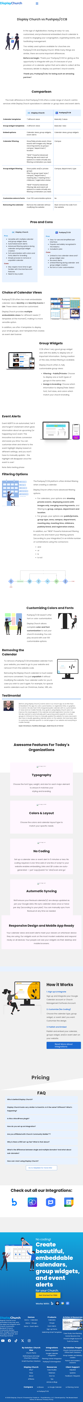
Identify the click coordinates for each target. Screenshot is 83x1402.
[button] (41, 1099)
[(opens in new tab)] (14, 1202)
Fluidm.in (36, 1398)
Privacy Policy (48, 1399)
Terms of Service (36, 1399)
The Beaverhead (72, 1398)
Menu (42, 4)
